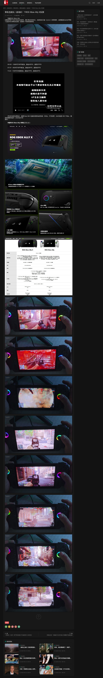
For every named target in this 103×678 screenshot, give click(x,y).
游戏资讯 (21, 3)
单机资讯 (15, 8)
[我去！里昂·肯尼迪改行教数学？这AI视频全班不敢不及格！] (46, 659)
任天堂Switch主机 (89, 58)
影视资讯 (29, 3)
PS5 (96, 58)
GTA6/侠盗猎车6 (88, 64)
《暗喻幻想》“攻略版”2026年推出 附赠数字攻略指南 (59, 635)
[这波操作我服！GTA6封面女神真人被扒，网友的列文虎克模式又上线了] (46, 669)
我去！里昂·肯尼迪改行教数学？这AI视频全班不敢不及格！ (62, 658)
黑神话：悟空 (80, 58)
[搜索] (89, 3)
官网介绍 (27, 123)
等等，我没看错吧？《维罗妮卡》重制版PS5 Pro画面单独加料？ (62, 647)
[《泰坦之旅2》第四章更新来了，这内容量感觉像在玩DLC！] (12, 648)
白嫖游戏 (14, 3)
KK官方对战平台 (91, 61)
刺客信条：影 (80, 64)
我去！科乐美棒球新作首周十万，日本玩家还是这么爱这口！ (28, 658)
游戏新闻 (79, 55)
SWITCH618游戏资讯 (6, 3)
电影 (89, 55)
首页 (4, 8)
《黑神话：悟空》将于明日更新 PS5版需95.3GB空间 (18, 635)
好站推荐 (38, 3)
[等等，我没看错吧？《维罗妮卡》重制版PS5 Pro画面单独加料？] (46, 648)
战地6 (48, 20)
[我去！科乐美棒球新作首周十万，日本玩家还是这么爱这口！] (12, 659)
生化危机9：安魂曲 (81, 61)
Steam (84, 55)
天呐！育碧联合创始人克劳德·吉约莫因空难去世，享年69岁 (28, 669)
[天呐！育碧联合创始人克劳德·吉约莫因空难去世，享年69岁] (12, 669)
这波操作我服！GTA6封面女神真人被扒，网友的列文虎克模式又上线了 (62, 669)
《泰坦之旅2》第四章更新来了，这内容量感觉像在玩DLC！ (28, 647)
